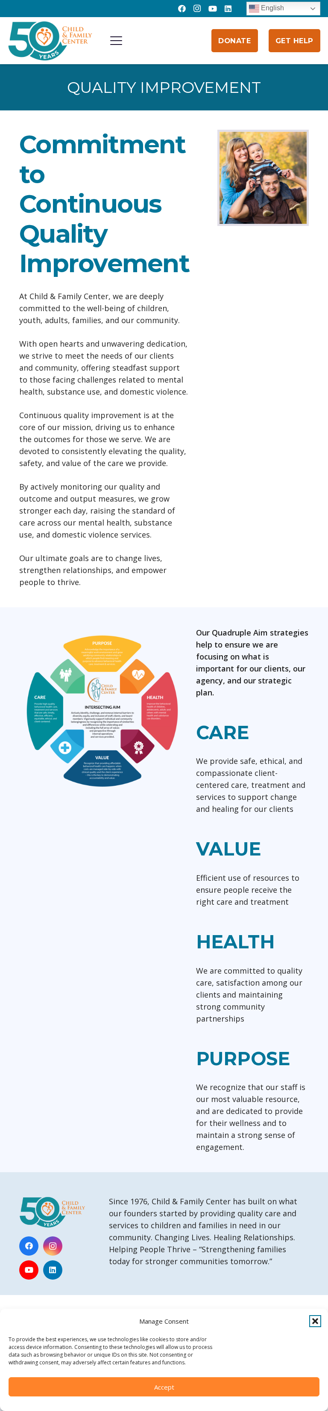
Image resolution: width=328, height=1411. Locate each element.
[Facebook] (182, 8)
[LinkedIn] (228, 8)
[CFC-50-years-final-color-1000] (50, 40)
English (271, 8)
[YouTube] (212, 8)
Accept (164, 1387)
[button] (315, 1321)
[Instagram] (197, 8)
